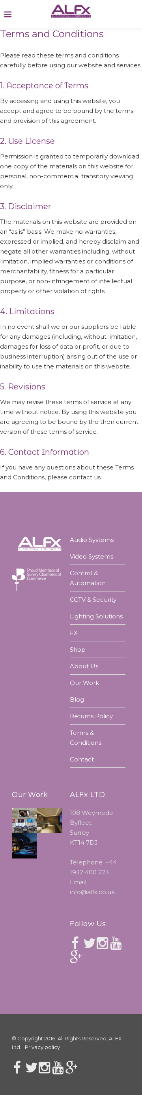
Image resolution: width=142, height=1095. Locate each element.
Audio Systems (92, 540)
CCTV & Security (93, 599)
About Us (84, 666)
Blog (77, 699)
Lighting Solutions (96, 616)
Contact (82, 759)
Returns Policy (91, 716)
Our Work (84, 683)
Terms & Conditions (85, 737)
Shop (78, 649)
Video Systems (91, 556)
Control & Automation (88, 578)
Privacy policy (42, 1047)
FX (74, 633)
